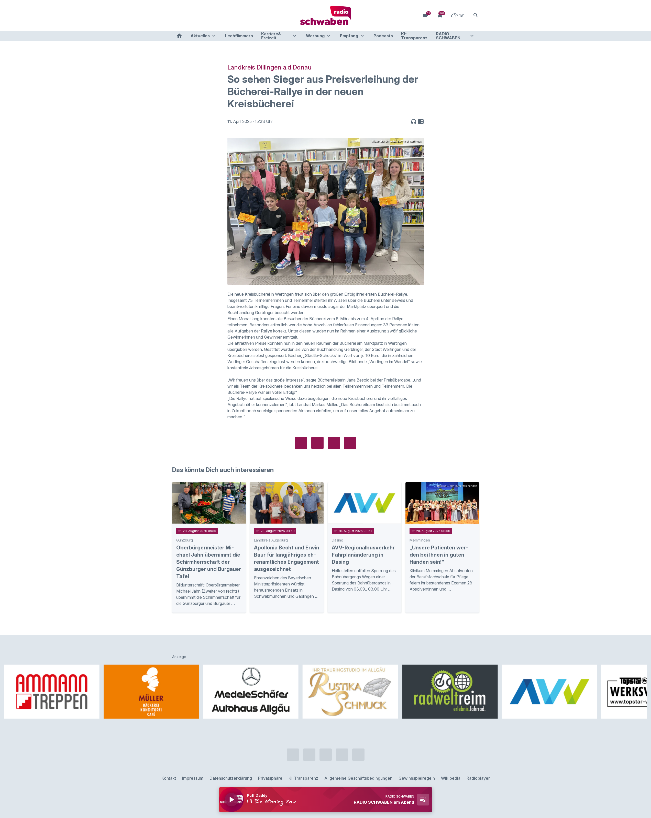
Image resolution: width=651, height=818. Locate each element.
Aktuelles (200, 35)
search (476, 15)
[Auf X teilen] (317, 443)
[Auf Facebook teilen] (301, 443)
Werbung (315, 35)
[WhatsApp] (208, 15)
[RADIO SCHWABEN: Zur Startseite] (325, 15)
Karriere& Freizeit (271, 35)
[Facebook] (177, 15)
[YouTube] (198, 15)
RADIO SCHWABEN (448, 35)
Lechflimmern (239, 35)
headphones (414, 121)
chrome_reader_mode (421, 121)
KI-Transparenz (414, 35)
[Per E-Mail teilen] (350, 443)
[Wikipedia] (218, 15)
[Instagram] (187, 15)
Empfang (349, 35)
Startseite (179, 36)
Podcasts (383, 35)
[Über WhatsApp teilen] (334, 443)
